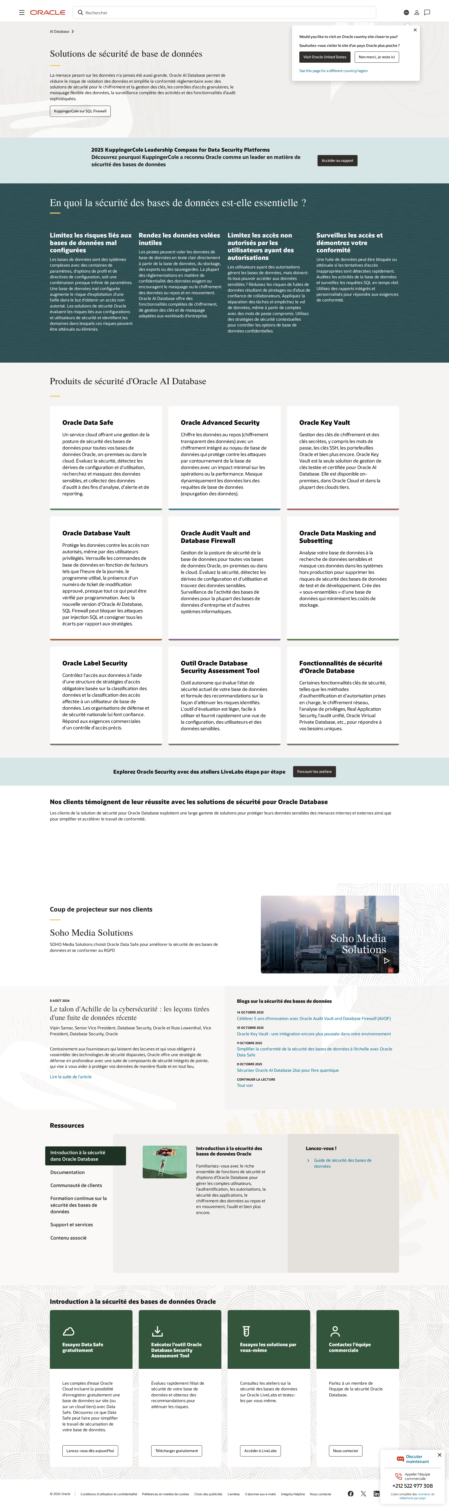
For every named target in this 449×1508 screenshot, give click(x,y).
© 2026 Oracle (60, 1494)
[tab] (85, 1156)
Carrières (234, 1494)
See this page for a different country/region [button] (333, 70)
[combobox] (224, 12)
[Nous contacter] (427, 12)
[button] (22, 12)
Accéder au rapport (337, 160)
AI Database (59, 31)
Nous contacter (345, 1450)
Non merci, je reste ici (377, 56)
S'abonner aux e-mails (260, 1494)
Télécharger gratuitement (176, 1450)
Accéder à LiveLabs (260, 1450)
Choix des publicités (208, 1494)
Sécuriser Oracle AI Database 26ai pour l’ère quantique (288, 1070)
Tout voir (245, 1085)
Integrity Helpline (293, 1494)
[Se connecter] (417, 12)
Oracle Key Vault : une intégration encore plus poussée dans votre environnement (314, 1033)
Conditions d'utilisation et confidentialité (109, 1494)
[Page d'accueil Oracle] (48, 12)
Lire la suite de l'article (71, 1076)
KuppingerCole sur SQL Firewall (80, 110)
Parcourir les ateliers (314, 771)
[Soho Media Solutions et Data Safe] (330, 934)
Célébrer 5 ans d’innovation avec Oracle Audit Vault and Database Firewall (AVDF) (314, 1018)
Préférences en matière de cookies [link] (165, 1494)
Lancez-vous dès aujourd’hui (90, 1450)
